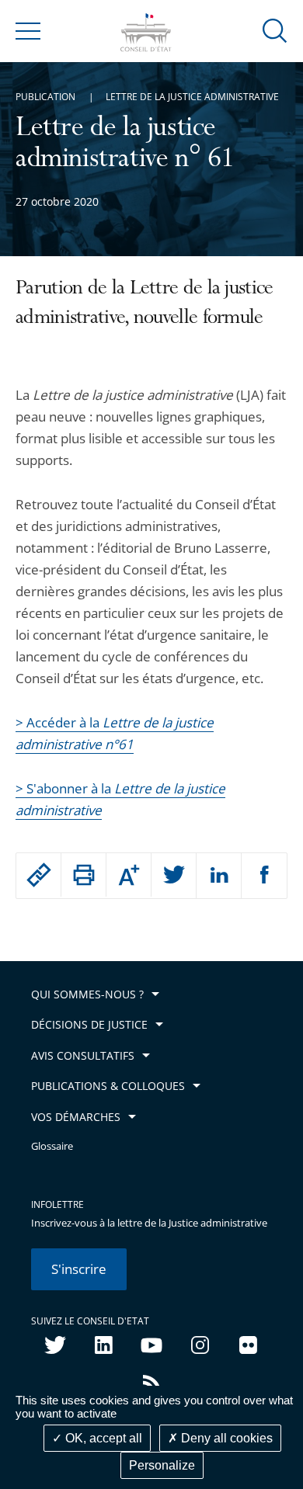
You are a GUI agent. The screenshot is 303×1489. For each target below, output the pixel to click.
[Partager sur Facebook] (264, 875)
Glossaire (52, 1146)
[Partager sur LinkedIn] (219, 875)
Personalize (162, 1465)
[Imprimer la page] (83, 875)
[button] (275, 30)
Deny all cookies (225, 1438)
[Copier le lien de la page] (38, 875)
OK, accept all (102, 1438)
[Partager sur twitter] (174, 875)
